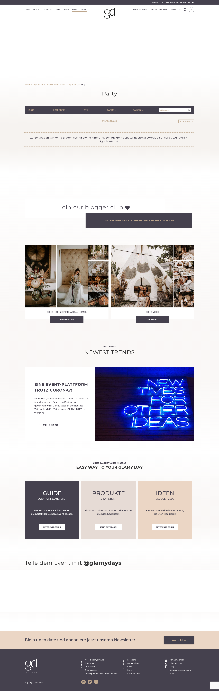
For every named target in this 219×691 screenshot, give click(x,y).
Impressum (90, 667)
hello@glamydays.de (94, 660)
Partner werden (158, 9)
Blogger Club (176, 663)
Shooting (152, 319)
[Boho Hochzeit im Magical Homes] (66, 282)
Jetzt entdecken (52, 527)
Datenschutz (91, 670)
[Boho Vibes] (152, 282)
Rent (66, 9)
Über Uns (89, 663)
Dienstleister (32, 9)
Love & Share (140, 9)
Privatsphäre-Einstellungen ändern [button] (101, 673)
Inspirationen (79, 9)
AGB (172, 673)
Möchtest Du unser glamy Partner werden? (172, 2)
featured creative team (180, 670)
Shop (58, 9)
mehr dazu (50, 425)
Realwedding (67, 319)
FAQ (172, 667)
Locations (47, 9)
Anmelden (175, 9)
